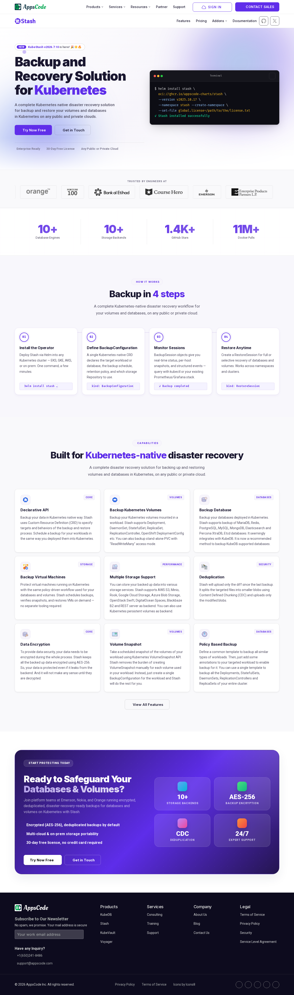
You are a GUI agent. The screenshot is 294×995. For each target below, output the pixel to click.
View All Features (148, 704)
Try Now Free (34, 130)
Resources (139, 7)
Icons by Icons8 (184, 984)
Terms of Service (154, 984)
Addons (218, 21)
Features (183, 21)
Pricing (201, 21)
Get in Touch (74, 130)
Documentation (245, 21)
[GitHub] (239, 984)
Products (93, 7)
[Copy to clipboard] (272, 76)
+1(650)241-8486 (29, 955)
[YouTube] (275, 984)
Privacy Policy (125, 984)
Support (179, 7)
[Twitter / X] (248, 984)
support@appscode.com (35, 963)
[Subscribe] (79, 934)
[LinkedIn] (257, 984)
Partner (161, 7)
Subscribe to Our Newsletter (41, 918)
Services (115, 7)
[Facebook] (266, 984)
